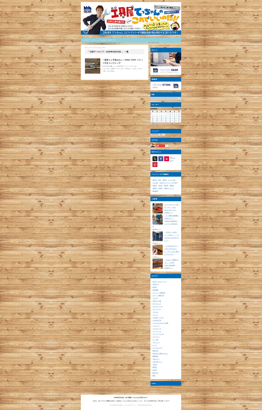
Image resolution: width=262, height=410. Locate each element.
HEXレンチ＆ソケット (159, 281)
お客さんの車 (156, 301)
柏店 (159, 180)
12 (157, 117)
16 (174, 117)
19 (157, 119)
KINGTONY (120, 66)
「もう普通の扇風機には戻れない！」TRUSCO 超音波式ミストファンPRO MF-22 (165, 221)
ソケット (155, 315)
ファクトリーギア (128, 66)
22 (170, 119)
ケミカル (155, 312)
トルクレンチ (156, 328)
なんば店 (155, 183)
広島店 (160, 188)
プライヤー (156, 337)
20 (161, 119)
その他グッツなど (158, 317)
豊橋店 (172, 185)
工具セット (156, 359)
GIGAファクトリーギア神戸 (169, 183)
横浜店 (165, 180)
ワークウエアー (157, 348)
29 (170, 121)
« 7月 (152, 124)
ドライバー (156, 326)
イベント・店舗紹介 (158, 293)
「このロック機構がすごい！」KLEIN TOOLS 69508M (171, 262)
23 (174, 119)
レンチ (115, 66)
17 (179, 117)
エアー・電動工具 (158, 295)
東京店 (154, 180)
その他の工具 (156, 320)
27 (161, 121)
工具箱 (154, 364)
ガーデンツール (157, 306)
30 (174, 121)
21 (166, 119)
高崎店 (154, 188)
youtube (103, 40)
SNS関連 (155, 290)
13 (161, 117)
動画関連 (155, 356)
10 (179, 115)
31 (179, 121)
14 (166, 117)
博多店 (166, 185)
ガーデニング (156, 304)
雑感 (153, 375)
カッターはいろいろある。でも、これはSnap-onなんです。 (171, 207)
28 (166, 121)
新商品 (154, 367)
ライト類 (155, 340)
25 (152, 121)
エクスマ (155, 298)
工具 (135, 66)
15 (170, 117)
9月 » (157, 124)
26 (157, 121)
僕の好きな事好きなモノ (160, 353)
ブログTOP (85, 40)
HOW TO (155, 284)
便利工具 (155, 351)
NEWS (154, 287)
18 (152, 119)
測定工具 (155, 373)
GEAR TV (111, 40)
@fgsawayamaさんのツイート (160, 387)
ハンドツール (156, 331)
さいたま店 (171, 180)
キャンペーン (156, 309)
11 (152, 117)
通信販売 (155, 191)
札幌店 (154, 185)
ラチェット (156, 342)
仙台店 (160, 185)
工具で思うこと (157, 362)
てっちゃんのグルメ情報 (160, 323)
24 (179, 119)
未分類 (154, 370)
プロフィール (95, 40)
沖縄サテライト (169, 188)
